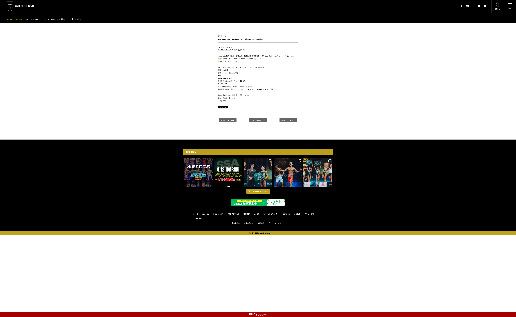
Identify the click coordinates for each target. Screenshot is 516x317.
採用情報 (261, 223)
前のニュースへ (228, 120)
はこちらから (258, 314)
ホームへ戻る (257, 120)
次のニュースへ (287, 120)
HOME (10, 19)
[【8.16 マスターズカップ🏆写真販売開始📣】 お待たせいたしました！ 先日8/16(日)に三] (198, 172)
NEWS (19, 19)
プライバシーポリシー (276, 223)
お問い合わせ (249, 223)
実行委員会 (236, 223)
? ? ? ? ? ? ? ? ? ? (41, 2)
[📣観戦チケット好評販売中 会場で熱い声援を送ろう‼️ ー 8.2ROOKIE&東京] (258, 172)
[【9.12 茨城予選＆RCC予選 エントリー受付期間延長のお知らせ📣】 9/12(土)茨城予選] (228, 172)
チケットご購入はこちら (228, 61)
